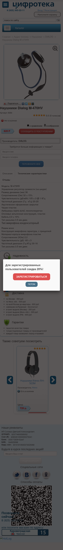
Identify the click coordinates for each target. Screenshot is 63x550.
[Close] (60, 259)
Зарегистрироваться (31, 276)
